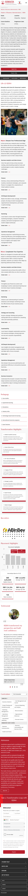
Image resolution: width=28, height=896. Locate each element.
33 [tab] (8, 536)
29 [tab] (22, 534)
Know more (4, 172)
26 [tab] (15, 534)
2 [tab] (6, 530)
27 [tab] (17, 534)
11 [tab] (4, 532)
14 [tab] (10, 532)
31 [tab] (4, 536)
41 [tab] (13, 539)
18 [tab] (19, 532)
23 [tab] (8, 534)
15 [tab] (13, 532)
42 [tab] (15, 539)
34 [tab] (10, 536)
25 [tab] (13, 534)
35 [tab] (13, 536)
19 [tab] (22, 532)
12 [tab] (6, 532)
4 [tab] (10, 530)
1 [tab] (4, 530)
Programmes (4, 7)
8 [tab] (19, 530)
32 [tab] (6, 536)
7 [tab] (17, 530)
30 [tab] (24, 534)
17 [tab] (17, 532)
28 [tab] (19, 534)
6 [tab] (15, 530)
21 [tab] (4, 534)
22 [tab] (6, 534)
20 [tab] (24, 532)
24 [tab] (10, 534)
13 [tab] (8, 532)
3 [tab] (8, 530)
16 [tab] (15, 532)
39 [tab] (22, 536)
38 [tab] (19, 536)
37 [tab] (17, 536)
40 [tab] (24, 536)
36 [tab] (15, 536)
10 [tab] (24, 530)
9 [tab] (22, 530)
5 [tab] (13, 530)
